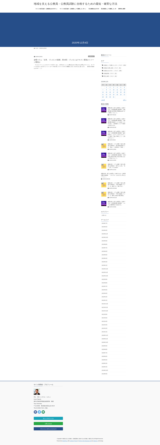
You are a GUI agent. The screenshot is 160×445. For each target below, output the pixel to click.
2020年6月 (104, 356)
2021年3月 (104, 324)
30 (110, 97)
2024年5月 (104, 226)
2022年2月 (104, 296)
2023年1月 (104, 265)
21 (103, 94)
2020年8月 (104, 349)
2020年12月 (105, 335)
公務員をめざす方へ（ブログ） (112, 70)
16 (110, 92)
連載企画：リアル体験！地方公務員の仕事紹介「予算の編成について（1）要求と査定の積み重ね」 (116, 194)
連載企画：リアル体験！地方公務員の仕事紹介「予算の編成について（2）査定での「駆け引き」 (116, 184)
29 (106, 97)
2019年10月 (105, 370)
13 (124, 89)
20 (124, 92)
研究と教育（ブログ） (110, 76)
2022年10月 (105, 276)
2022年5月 (104, 293)
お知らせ (91, 56)
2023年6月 (104, 251)
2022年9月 (104, 279)
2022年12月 (105, 269)
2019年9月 (104, 373)
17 (113, 92)
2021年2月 (104, 328)
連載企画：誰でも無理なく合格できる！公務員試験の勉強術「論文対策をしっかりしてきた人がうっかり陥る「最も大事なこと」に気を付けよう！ (116, 135)
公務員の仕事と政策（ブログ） (112, 68)
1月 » (124, 100)
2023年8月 (104, 244)
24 (113, 94)
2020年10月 (105, 342)
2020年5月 (104, 360)
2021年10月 (105, 311)
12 (121, 89)
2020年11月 (105, 338)
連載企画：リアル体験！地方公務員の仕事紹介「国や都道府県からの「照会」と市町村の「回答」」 (116, 145)
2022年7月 (104, 286)
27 (124, 94)
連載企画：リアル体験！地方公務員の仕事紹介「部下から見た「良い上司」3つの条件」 (116, 166)
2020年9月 (104, 346)
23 (110, 94)
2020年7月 (104, 353)
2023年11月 (105, 234)
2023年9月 (104, 241)
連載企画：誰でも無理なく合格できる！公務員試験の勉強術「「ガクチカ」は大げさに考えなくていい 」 (113, 175)
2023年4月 (104, 258)
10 (113, 89)
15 (106, 92)
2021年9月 (104, 314)
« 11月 (103, 100)
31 (113, 97)
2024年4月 (104, 230)
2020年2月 (104, 366)
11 (117, 89)
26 (121, 94)
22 (106, 94)
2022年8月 (104, 282)
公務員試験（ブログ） (110, 73)
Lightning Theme (73, 441)
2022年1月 (104, 300)
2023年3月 (104, 261)
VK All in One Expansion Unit (85, 441)
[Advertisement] (80, 27)
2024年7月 (104, 223)
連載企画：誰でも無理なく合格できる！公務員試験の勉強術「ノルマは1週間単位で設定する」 (116, 203)
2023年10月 (105, 237)
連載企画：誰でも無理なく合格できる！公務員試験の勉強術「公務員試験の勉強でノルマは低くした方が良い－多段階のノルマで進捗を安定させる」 (116, 122)
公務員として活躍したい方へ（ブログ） (115, 65)
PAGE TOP (155, 430)
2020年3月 (104, 363)
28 (103, 97)
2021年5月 (104, 318)
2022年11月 (105, 272)
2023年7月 (104, 247)
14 (103, 92)
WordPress (64, 441)
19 (121, 92)
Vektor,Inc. (95, 441)
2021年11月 (105, 307)
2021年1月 (104, 331)
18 (117, 92)
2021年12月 (105, 303)
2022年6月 (104, 289)
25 (117, 94)
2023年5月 (104, 254)
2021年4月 (104, 321)
